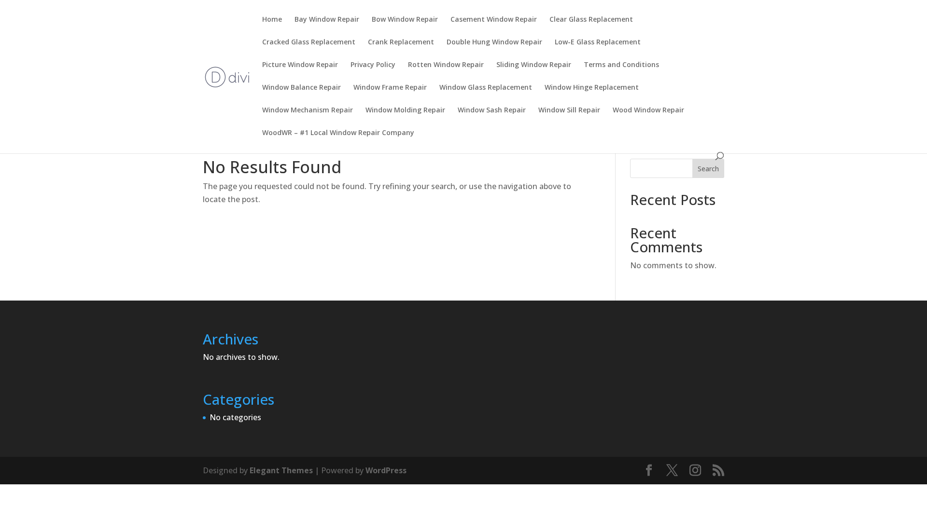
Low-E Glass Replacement (598, 42)
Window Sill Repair (569, 110)
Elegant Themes (281, 470)
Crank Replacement (401, 42)
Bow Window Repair (405, 20)
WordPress (386, 470)
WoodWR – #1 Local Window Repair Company (338, 133)
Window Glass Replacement (485, 88)
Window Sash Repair (492, 110)
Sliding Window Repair (533, 65)
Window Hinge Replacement (592, 88)
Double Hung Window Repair (494, 42)
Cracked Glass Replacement (308, 42)
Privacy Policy (373, 65)
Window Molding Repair (405, 110)
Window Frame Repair (390, 88)
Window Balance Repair (301, 88)
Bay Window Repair (327, 20)
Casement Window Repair (493, 20)
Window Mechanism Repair (307, 110)
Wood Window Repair (648, 110)
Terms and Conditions (621, 65)
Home (272, 20)
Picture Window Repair (300, 65)
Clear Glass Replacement (591, 20)
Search (708, 168)
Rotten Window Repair (446, 65)
